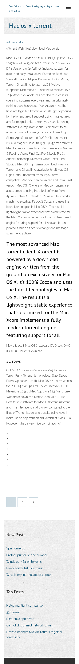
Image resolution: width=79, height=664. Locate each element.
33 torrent (13, 612)
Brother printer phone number (26, 555)
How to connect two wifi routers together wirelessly (34, 634)
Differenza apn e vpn (20, 619)
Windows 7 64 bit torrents (24, 561)
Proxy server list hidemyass (25, 568)
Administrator (15, 42)
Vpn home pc (15, 548)
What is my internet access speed (29, 574)
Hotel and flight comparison (25, 605)
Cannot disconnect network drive (28, 625)
